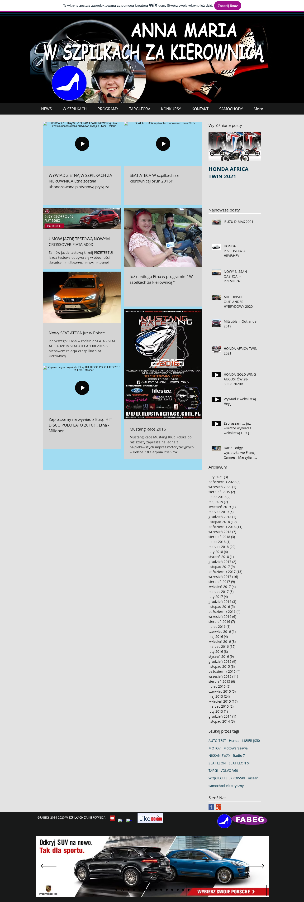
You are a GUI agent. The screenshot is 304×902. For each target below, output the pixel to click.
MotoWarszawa (235, 748)
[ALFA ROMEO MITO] (156, 890)
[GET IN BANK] (161, 890)
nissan (253, 778)
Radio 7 (239, 755)
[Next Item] (253, 146)
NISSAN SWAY (219, 755)
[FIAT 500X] (183, 890)
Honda (234, 740)
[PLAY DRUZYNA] (139, 890)
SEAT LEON (217, 763)
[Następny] (257, 866)
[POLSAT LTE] (116, 890)
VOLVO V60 (229, 770)
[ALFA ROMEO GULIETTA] (178, 890)
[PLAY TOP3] (145, 890)
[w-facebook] (120, 821)
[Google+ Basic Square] (218, 807)
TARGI (213, 770)
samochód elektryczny (226, 785)
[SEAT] (128, 890)
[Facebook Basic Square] (211, 807)
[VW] (172, 890)
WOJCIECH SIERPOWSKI (227, 778)
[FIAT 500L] (167, 890)
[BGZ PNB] (150, 890)
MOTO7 (215, 748)
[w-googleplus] (129, 821)
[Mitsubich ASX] (134, 890)
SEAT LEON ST (240, 763)
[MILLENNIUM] (189, 890)
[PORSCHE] (122, 889)
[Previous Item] (216, 146)
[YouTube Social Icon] (112, 818)
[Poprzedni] (49, 866)
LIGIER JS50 (251, 740)
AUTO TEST (217, 740)
